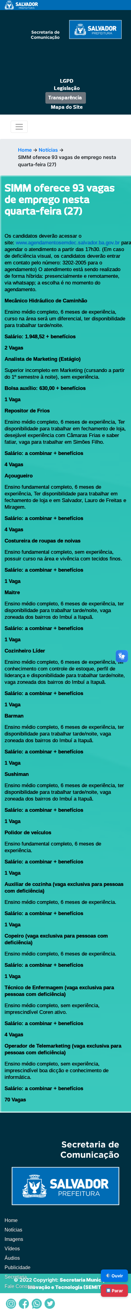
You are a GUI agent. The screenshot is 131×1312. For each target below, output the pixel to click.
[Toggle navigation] (19, 127)
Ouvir (117, 1275)
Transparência (65, 97)
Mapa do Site (67, 107)
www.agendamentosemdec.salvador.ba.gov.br (68, 243)
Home (25, 150)
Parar (117, 1290)
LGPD (66, 81)
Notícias (48, 150)
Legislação (67, 88)
